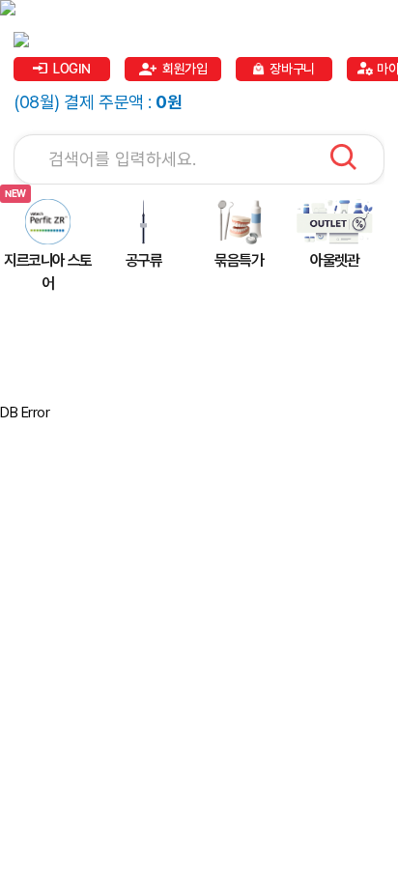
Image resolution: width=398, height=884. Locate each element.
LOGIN (72, 68)
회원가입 (184, 68)
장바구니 (292, 68)
